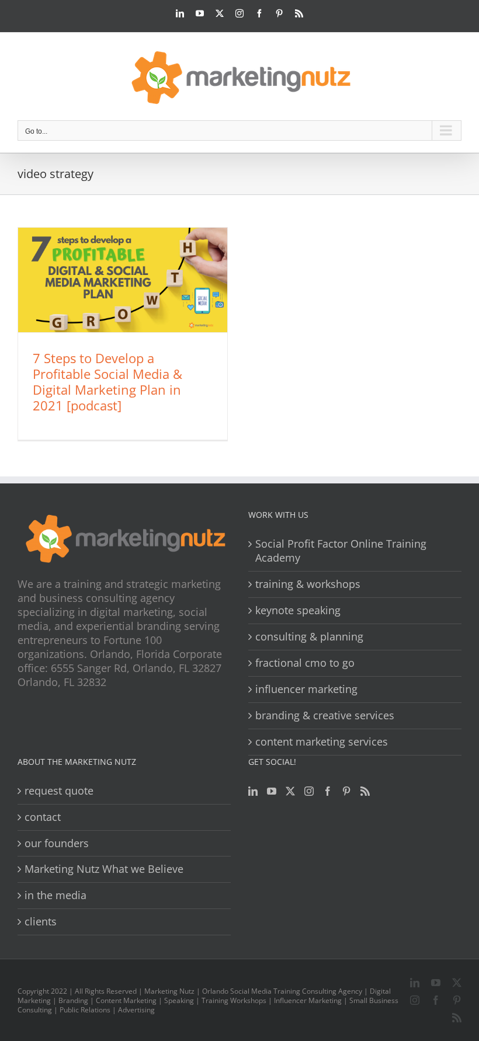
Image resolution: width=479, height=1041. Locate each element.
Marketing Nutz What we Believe (104, 869)
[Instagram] (309, 791)
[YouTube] (271, 791)
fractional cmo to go (305, 663)
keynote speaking (298, 610)
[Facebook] (327, 791)
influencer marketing (306, 689)
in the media (55, 895)
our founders (57, 843)
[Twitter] (290, 791)
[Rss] (365, 791)
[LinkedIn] (253, 791)
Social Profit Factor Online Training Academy (340, 551)
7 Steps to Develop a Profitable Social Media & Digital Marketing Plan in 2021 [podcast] (107, 381)
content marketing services (321, 741)
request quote (59, 791)
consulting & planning (309, 636)
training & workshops (307, 584)
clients (41, 921)
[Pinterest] (346, 791)
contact (43, 817)
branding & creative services (324, 715)
